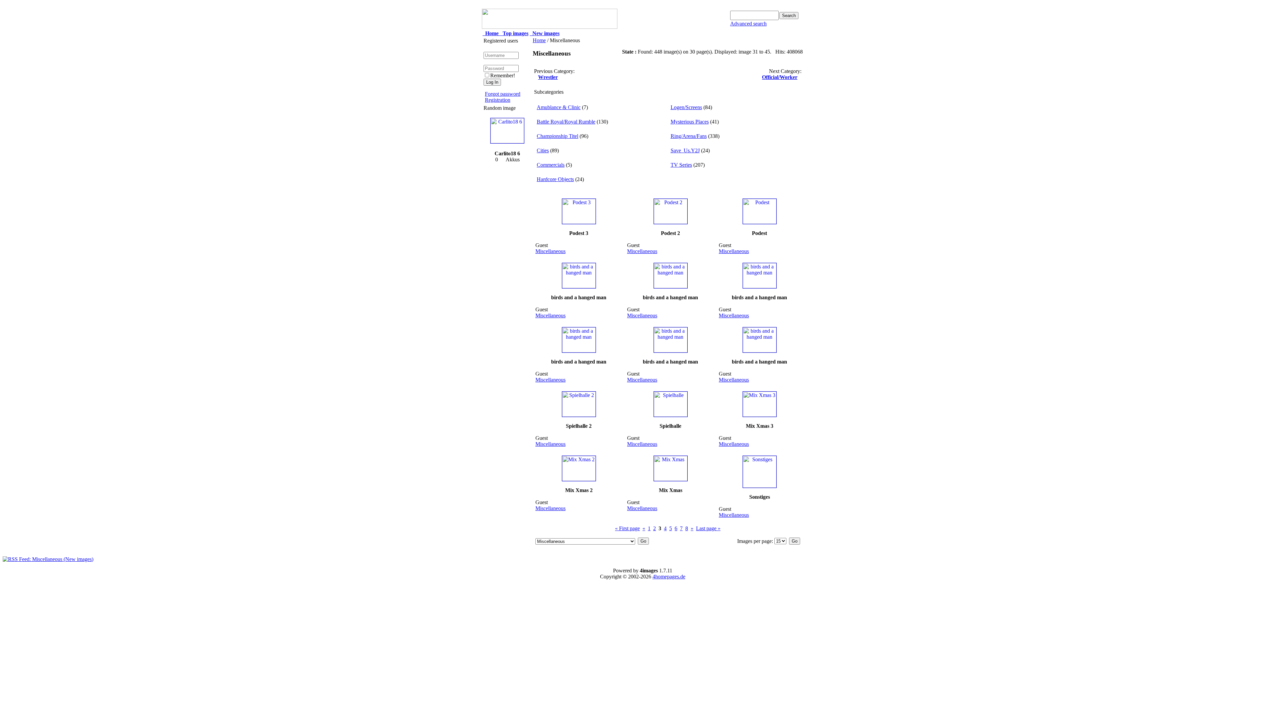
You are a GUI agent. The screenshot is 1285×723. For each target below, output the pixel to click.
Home (539, 40)
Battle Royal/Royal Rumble (566, 122)
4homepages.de (669, 576)
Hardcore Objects (555, 179)
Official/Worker (779, 77)
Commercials (551, 165)
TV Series (681, 165)
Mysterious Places (690, 122)
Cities (543, 150)
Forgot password (502, 94)
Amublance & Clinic (559, 107)
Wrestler (548, 77)
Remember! (502, 75)
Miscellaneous (550, 251)
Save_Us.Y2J (685, 150)
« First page (627, 528)
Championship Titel (557, 136)
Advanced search (748, 23)
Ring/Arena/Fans (689, 136)
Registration (497, 100)
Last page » (708, 528)
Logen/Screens (686, 107)
